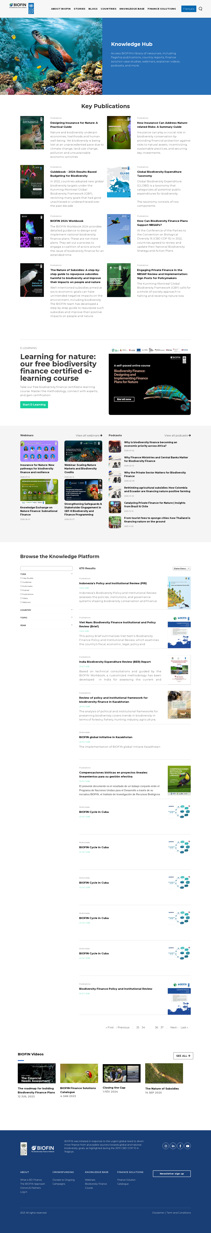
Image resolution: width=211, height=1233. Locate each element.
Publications (27, 594)
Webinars (26, 602)
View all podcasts (176, 435)
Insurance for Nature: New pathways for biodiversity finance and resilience (37, 469)
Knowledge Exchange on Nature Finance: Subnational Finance (38, 511)
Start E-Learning (34, 404)
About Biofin (61, 8)
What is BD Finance (31, 1179)
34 (143, 1027)
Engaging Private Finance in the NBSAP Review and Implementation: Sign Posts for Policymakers (162, 274)
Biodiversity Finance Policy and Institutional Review (115, 988)
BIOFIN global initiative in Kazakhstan (105, 737)
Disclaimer (158, 1212)
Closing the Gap (114, 1087)
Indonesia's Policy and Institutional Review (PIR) (113, 583)
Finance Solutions (162, 8)
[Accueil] (21, 8)
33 (137, 1027)
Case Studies (27, 578)
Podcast (25, 590)
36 (156, 1027)
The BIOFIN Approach (32, 1183)
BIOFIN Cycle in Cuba (94, 811)
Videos (25, 598)
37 (162, 1027)
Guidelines (26, 582)
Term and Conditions (179, 1212)
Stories (79, 8)
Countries (108, 8)
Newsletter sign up (172, 1173)
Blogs (93, 8)
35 (151, 1027)
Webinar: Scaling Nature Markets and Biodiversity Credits (80, 469)
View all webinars (88, 435)
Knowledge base (132, 8)
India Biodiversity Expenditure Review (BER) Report (115, 661)
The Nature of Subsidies (162, 1088)
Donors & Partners (30, 1188)
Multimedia (27, 586)
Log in (23, 1192)
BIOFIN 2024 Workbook (66, 220)
